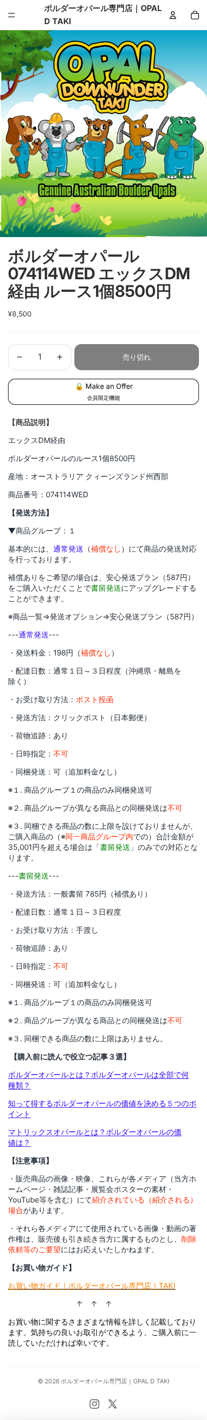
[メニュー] (11, 15)
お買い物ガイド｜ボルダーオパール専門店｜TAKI (91, 1285)
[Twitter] (113, 1404)
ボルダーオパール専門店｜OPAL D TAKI (115, 1381)
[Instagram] (94, 1404)
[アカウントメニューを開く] (173, 15)
